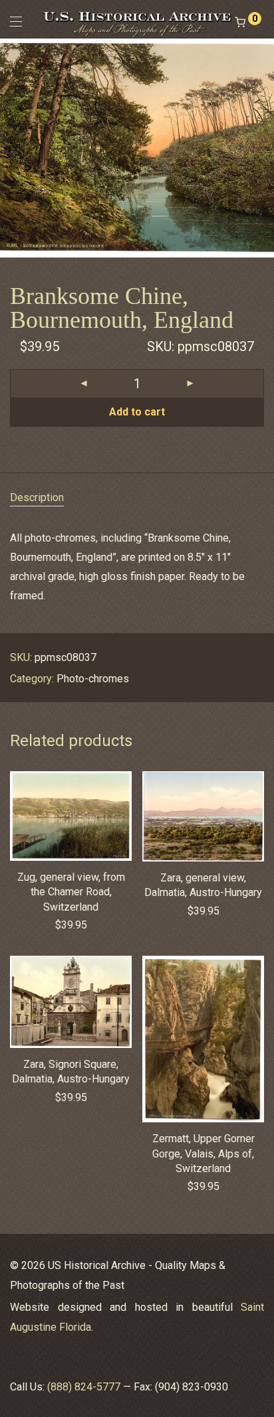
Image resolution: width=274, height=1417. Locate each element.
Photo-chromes (93, 678)
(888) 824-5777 (83, 1386)
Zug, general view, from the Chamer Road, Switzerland (71, 892)
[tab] (137, 498)
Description (37, 497)
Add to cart (137, 412)
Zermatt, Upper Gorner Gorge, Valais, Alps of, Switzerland (203, 1153)
